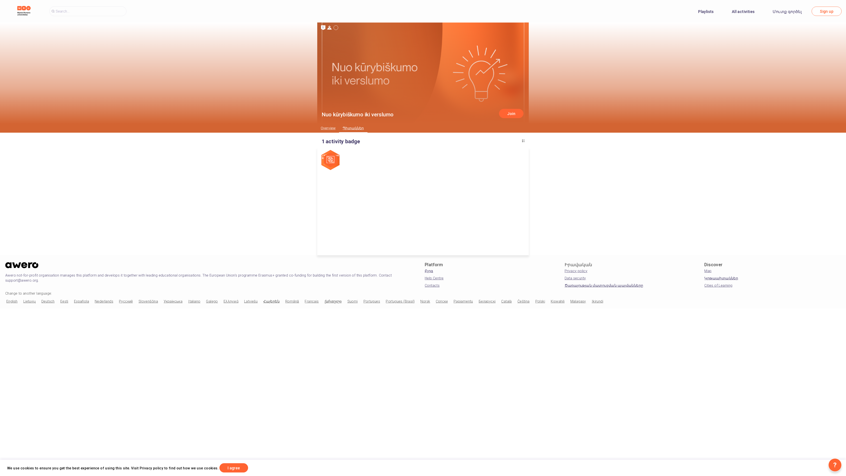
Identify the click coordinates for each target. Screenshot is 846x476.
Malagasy (578, 301)
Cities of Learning (718, 285)
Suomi (352, 301)
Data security (575, 278)
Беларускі (487, 301)
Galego (212, 301)
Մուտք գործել (787, 11)
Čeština (524, 301)
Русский (126, 301)
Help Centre (434, 278)
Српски (442, 301)
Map (707, 271)
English (12, 301)
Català (506, 301)
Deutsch (48, 301)
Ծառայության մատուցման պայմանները (604, 285)
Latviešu (251, 301)
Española (81, 301)
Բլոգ (429, 271)
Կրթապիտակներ (721, 278)
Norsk (425, 301)
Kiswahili (558, 301)
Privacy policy (576, 271)
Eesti (64, 301)
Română (292, 301)
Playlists (706, 11)
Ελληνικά (231, 301)
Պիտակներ (353, 128)
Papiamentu (463, 301)
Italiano (194, 301)
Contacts (432, 285)
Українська (173, 301)
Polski (540, 301)
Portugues (372, 301)
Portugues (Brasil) (400, 301)
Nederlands (104, 301)
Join (511, 113)
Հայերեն (271, 301)
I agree (234, 468)
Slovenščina (148, 301)
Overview (328, 128)
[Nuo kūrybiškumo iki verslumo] (330, 160)
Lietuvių (29, 301)
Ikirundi (597, 301)
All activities (743, 11)
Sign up (826, 11)
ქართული (333, 301)
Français (312, 301)
